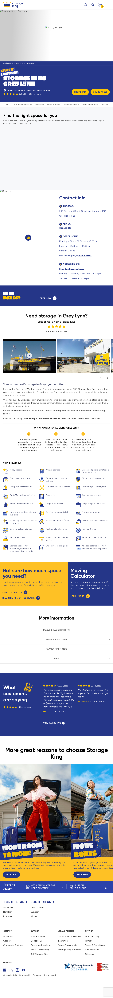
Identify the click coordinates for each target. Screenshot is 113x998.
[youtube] (23, 970)
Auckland (19, 63)
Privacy (88, 940)
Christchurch (37, 907)
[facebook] (4, 970)
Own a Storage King (68, 945)
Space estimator (71, 104)
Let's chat (11, 874)
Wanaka (35, 916)
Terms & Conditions (95, 945)
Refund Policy (92, 949)
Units (7, 104)
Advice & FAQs (38, 936)
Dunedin (35, 912)
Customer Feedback (41, 945)
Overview (39, 104)
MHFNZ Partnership (40, 949)
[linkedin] (11, 970)
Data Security (92, 936)
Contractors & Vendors (69, 936)
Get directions (67, 215)
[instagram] (17, 970)
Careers (7, 940)
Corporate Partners (13, 945)
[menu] (107, 4)
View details (85, 255)
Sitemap (89, 954)
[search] (92, 4)
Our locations (8, 63)
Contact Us (36, 940)
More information (90, 104)
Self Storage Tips (39, 954)
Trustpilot (60, 711)
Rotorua (7, 916)
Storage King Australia (69, 949)
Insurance (63, 940)
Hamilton (7, 912)
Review (105, 104)
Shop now (82, 874)
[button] (107, 378)
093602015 (65, 228)
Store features (53, 104)
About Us (8, 936)
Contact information (22, 104)
